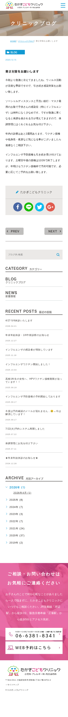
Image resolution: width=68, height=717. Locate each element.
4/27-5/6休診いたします (19, 320)
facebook (17, 206)
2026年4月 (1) (22, 492)
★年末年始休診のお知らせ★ (21, 458)
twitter (39, 206)
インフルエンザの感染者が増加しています (29, 349)
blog (14, 52)
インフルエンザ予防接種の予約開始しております (33, 396)
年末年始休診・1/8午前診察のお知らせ (27, 335)
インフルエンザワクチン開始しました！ (27, 364)
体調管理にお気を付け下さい (21, 443)
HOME (13, 41)
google (50, 206)
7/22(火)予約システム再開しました (25, 428)
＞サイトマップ (12, 685)
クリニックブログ (26, 41)
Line (28, 206)
